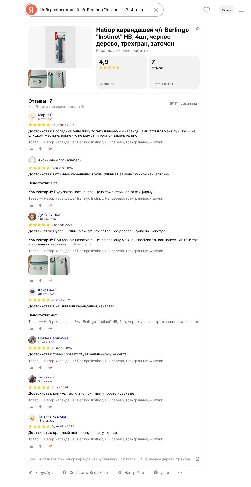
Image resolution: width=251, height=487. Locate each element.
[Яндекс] (31, 9)
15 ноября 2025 (63, 125)
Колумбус (44, 472)
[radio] (31, 148)
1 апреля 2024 (62, 225)
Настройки (134, 472)
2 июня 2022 (61, 300)
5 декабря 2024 (63, 426)
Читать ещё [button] (81, 244)
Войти (226, 10)
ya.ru (165, 472)
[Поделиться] (198, 28)
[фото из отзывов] (38, 265)
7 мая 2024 (60, 387)
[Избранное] (206, 9)
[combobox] (93, 9)
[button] (37, 79)
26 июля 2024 (62, 348)
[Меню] (241, 10)
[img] (39, 125)
